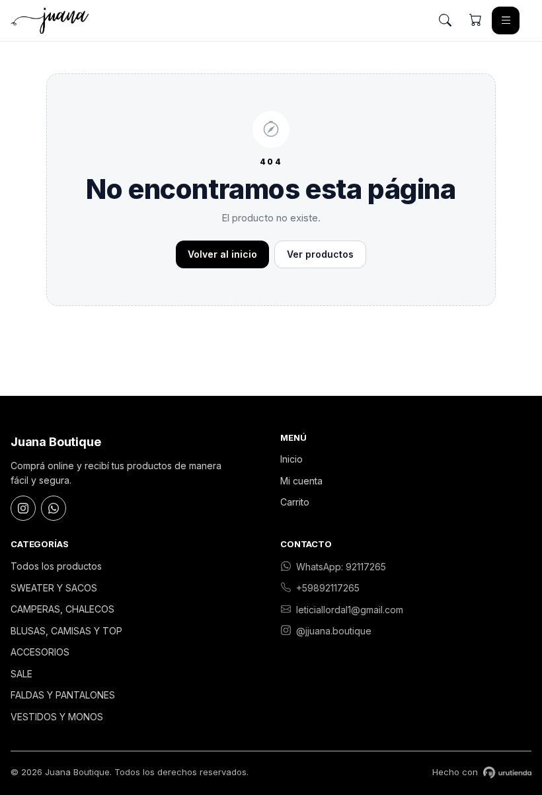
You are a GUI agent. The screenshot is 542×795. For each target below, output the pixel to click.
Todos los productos (56, 566)
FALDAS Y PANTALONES (63, 694)
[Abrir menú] (506, 20)
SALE (21, 673)
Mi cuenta (301, 480)
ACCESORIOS (40, 652)
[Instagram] (23, 508)
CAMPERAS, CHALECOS (62, 609)
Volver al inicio (222, 254)
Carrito (294, 502)
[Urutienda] (507, 772)
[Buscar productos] (445, 20)
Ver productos (320, 254)
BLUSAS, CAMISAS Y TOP (66, 630)
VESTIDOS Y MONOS (57, 716)
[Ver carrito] (475, 20)
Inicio (291, 459)
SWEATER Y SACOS (54, 587)
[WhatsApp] (53, 508)
